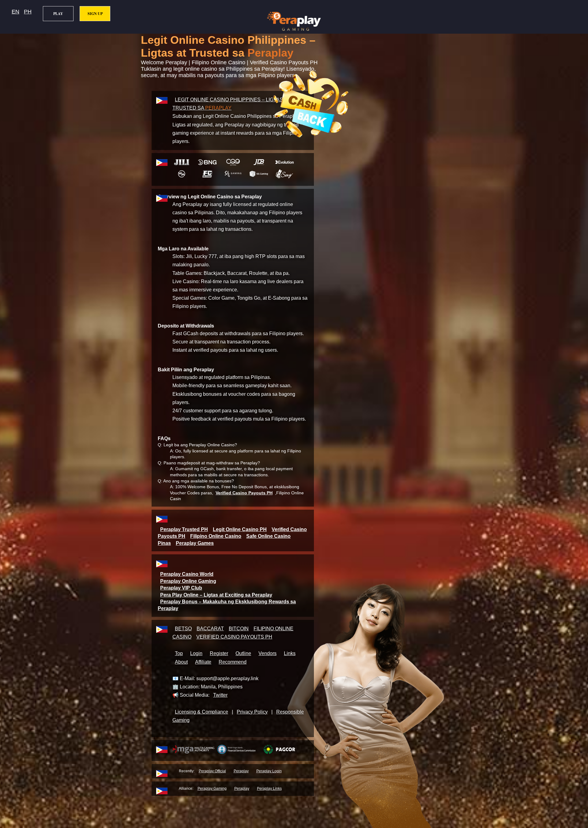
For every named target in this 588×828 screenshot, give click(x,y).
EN (15, 12)
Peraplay (241, 771)
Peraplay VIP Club (181, 587)
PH (28, 12)
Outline (243, 653)
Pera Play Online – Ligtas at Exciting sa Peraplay (216, 595)
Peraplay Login (269, 771)
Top (179, 653)
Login (196, 653)
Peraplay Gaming (212, 788)
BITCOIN (239, 628)
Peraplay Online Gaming (188, 581)
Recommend (233, 662)
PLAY (58, 13)
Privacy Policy (252, 711)
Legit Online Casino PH (240, 529)
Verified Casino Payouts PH (244, 492)
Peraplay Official (212, 771)
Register (219, 653)
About (181, 662)
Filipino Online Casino (215, 536)
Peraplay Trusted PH (184, 529)
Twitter (220, 695)
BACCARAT (210, 628)
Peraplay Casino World (186, 574)
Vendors (267, 653)
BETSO (183, 628)
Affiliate (203, 662)
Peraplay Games (195, 543)
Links (290, 653)
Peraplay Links (269, 788)
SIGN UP (95, 13)
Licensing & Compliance (201, 711)
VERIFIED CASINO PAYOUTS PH (234, 636)
